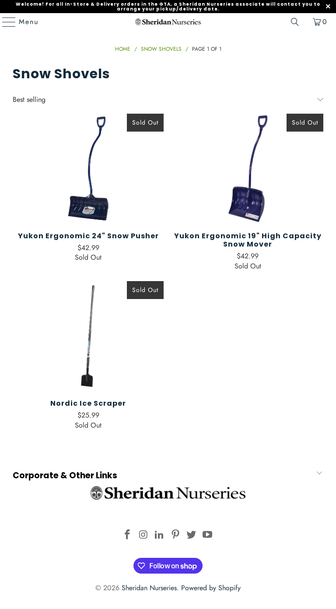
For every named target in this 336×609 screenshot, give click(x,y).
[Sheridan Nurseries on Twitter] (191, 535)
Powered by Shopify (211, 588)
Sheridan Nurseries (149, 588)
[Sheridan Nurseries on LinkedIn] (159, 535)
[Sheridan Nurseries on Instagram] (143, 535)
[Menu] (5, 22)
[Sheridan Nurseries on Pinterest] (175, 535)
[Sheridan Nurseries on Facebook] (127, 535)
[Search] (295, 22)
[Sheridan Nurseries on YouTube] (207, 535)
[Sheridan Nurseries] (168, 22)
